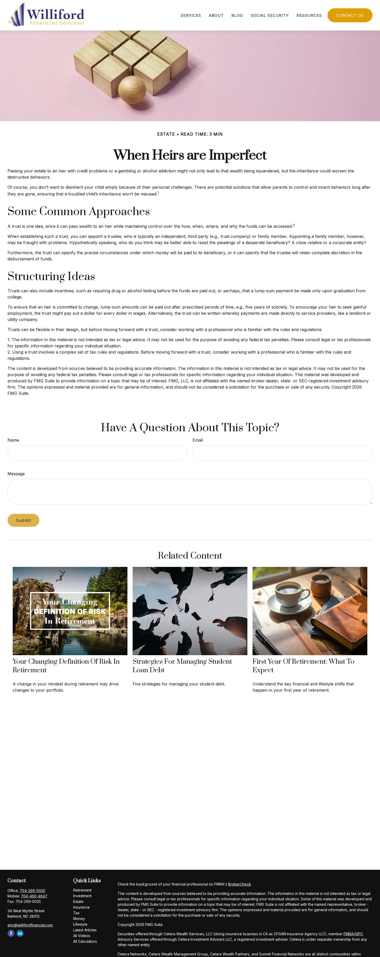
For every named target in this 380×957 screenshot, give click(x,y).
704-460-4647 (34, 896)
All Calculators (85, 941)
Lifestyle (80, 924)
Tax (76, 913)
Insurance (81, 907)
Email (198, 440)
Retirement (82, 890)
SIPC (359, 934)
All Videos (81, 935)
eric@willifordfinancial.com (30, 925)
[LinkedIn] (20, 933)
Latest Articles (85, 930)
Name (13, 440)
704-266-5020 (32, 890)
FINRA (349, 934)
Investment (82, 896)
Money (79, 918)
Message (16, 473)
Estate (78, 901)
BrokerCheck (239, 884)
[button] (191, 15)
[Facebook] (10, 933)
